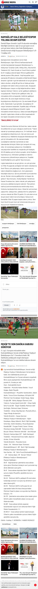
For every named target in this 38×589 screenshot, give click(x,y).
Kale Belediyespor (21, 223)
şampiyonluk (5, 227)
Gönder (6, 305)
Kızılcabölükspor (6, 524)
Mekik (15, 524)
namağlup (31, 223)
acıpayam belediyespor (8, 223)
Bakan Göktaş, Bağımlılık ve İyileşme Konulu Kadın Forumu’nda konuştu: (22, 6)
